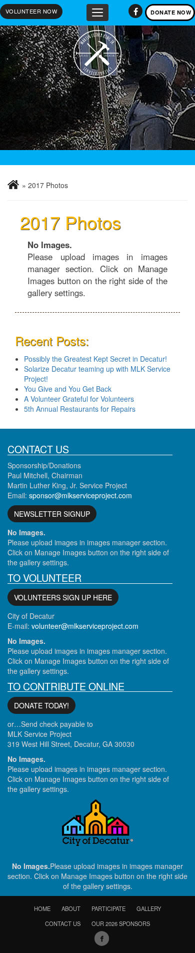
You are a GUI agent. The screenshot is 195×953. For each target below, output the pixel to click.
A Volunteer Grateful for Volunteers (79, 399)
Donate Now (170, 12)
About (71, 908)
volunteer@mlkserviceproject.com (85, 626)
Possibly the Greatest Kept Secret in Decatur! (95, 359)
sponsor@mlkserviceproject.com (80, 495)
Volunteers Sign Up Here (63, 597)
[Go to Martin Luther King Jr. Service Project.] (13, 184)
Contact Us (62, 923)
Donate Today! (41, 705)
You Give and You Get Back (68, 389)
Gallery (148, 908)
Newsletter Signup (52, 514)
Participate (109, 908)
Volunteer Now (32, 11)
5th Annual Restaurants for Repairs (80, 409)
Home (42, 908)
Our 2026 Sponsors (121, 923)
